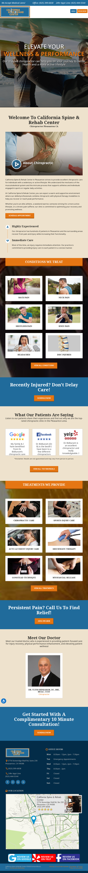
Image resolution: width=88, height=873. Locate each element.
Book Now (82, 11)
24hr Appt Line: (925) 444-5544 (70, 2)
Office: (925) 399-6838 (43, 2)
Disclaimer (73, 866)
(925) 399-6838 (44, 621)
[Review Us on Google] (20, 858)
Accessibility (79, 868)
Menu (73, 11)
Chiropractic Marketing (17, 868)
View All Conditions (44, 365)
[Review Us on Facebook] (68, 858)
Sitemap (51, 866)
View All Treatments (44, 588)
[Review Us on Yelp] (44, 858)
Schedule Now (44, 398)
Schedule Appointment (20, 215)
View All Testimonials (44, 469)
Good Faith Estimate (62, 866)
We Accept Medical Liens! (13, 2)
